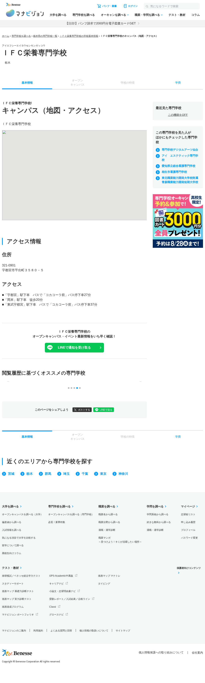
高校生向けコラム (11, 553)
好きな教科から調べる (159, 522)
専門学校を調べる (83, 14)
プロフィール (188, 530)
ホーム (5, 36)
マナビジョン (25, 13)
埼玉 (66, 473)
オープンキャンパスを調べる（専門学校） (71, 514)
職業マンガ (120, 539)
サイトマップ (123, 630)
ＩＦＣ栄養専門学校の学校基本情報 (79, 36)
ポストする (84, 409)
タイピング (104, 583)
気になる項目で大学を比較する (19, 537)
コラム (195, 14)
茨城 (11, 473)
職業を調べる (106, 506)
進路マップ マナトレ (109, 575)
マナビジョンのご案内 (14, 630)
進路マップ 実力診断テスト (16, 599)
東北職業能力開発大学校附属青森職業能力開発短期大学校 (180, 180)
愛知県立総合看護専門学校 (178, 165)
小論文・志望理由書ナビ (62, 591)
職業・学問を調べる (147, 14)
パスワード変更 (189, 537)
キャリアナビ (56, 583)
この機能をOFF (178, 114)
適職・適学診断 (106, 530)
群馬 (48, 473)
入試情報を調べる (11, 530)
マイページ (188, 506)
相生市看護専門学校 (174, 171)
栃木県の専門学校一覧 (45, 36)
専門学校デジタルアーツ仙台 (180, 149)
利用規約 (38, 630)
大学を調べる (58, 14)
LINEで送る (106, 409)
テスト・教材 (177, 14)
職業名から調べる (108, 514)
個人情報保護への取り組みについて (161, 652)
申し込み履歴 (188, 522)
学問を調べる (155, 506)
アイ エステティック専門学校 (180, 157)
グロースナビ (56, 614)
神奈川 (123, 473)
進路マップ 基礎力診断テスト (18, 591)
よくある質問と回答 (61, 630)
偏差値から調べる (11, 522)
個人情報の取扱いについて (93, 630)
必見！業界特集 (56, 522)
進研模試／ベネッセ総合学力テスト (21, 575)
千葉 (85, 473)
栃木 (29, 473)
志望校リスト (188, 514)
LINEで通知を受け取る (74, 347)
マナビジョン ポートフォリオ (18, 614)
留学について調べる (13, 545)
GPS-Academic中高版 (61, 575)
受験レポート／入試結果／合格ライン (69, 599)
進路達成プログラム (13, 606)
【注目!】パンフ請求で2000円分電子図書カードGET (100, 23)
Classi (52, 606)
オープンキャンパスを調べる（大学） (22, 514)
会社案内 (197, 652)
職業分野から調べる (109, 522)
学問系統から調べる (157, 514)
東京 (103, 473)
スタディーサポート (13, 583)
